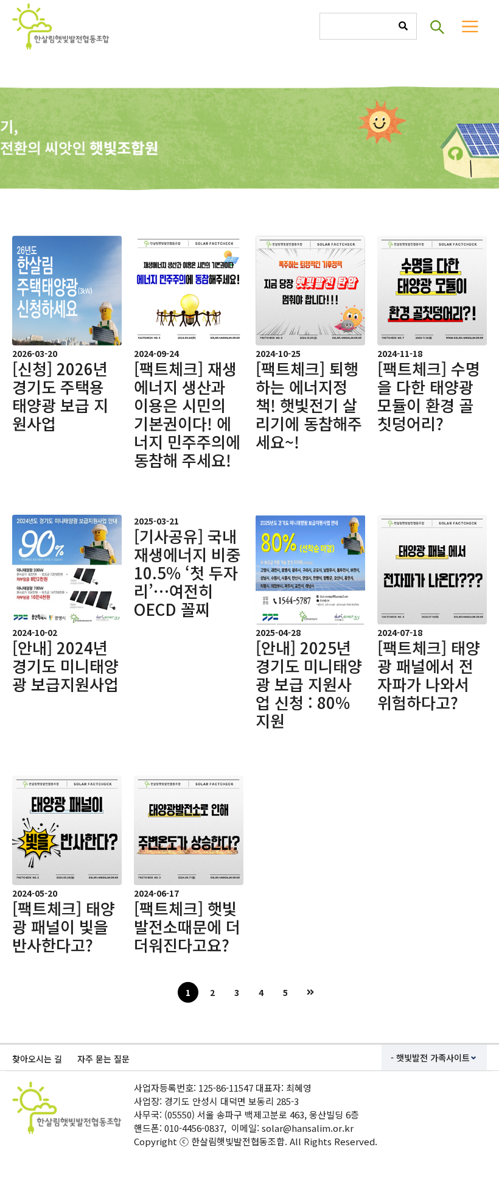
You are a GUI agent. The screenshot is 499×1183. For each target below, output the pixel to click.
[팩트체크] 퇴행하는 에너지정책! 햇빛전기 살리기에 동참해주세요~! (309, 405)
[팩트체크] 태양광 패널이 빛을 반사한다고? (63, 926)
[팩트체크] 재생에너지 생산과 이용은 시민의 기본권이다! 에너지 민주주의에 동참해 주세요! (187, 414)
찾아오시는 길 (37, 1059)
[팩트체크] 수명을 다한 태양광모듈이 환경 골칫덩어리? (428, 395)
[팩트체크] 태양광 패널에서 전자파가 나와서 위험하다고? (428, 674)
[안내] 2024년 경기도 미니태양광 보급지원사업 (65, 665)
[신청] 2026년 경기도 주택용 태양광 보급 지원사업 (60, 395)
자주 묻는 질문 (103, 1059)
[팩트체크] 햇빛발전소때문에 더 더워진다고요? (187, 926)
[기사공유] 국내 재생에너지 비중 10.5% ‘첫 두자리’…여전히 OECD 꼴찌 (187, 572)
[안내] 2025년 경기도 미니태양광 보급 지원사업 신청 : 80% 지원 (309, 684)
